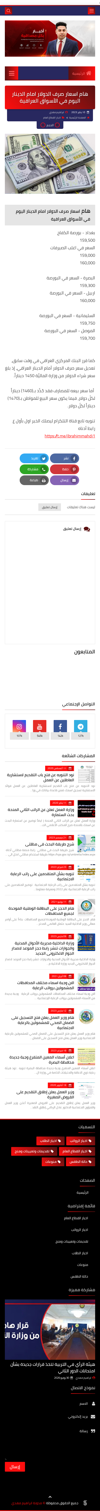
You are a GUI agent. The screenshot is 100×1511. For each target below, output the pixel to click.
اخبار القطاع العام (52, 117)
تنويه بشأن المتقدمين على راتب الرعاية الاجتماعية (42, 876)
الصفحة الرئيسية (77, 117)
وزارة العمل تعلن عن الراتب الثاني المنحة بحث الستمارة (41, 812)
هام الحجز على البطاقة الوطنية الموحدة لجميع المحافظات (41, 911)
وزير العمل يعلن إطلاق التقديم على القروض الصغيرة (45, 1094)
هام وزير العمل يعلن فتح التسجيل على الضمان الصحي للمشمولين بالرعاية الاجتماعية (42, 1022)
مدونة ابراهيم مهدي (26, 1503)
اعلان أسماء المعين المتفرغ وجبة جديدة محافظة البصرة (41, 1059)
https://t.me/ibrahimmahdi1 (70, 436)
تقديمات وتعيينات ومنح (32, 1151)
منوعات (51, 1161)
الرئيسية (78, 73)
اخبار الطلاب (48, 1141)
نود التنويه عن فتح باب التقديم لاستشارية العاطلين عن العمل (40, 777)
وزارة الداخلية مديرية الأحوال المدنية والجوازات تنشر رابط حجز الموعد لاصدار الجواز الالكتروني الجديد (42, 948)
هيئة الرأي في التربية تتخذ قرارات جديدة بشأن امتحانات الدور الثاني (52, 1367)
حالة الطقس (78, 1161)
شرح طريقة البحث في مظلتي (49, 844)
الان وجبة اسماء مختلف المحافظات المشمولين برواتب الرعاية (45, 985)
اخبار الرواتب (78, 1141)
